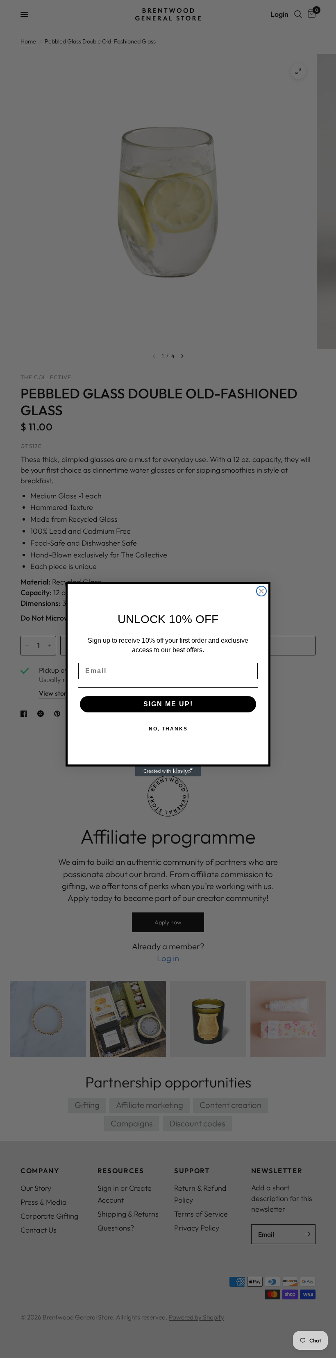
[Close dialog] (261, 591)
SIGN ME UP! (168, 704)
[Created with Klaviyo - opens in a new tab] (168, 771)
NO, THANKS (168, 729)
